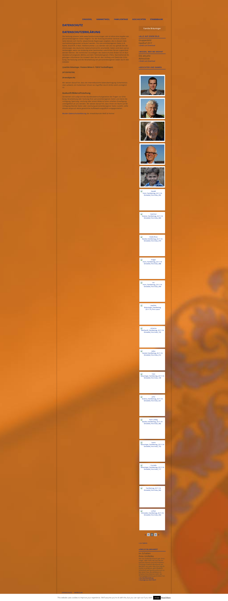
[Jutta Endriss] (152, 405)
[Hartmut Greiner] (152, 222)
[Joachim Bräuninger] (152, 314)
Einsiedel (87, 19)
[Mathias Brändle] (152, 85)
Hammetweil (103, 19)
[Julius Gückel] (152, 359)
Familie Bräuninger (70, 11)
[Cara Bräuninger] (152, 382)
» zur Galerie (143, 543)
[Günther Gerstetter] (152, 154)
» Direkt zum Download (147, 45)
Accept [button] (157, 598)
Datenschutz (67, 593)
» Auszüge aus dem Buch (147, 580)
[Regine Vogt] (152, 496)
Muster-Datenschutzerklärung (74, 113)
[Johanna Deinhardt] (152, 337)
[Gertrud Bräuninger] (152, 131)
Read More (166, 597)
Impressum (78, 593)
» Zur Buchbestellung (146, 578)
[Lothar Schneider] (152, 519)
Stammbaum (156, 19)
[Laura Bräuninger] (152, 451)
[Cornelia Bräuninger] (152, 474)
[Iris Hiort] (152, 291)
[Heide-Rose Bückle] (152, 245)
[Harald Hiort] (152, 200)
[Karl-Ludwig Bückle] (152, 428)
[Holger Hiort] (152, 268)
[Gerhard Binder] (152, 108)
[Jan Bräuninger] (152, 177)
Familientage (121, 19)
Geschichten (139, 19)
